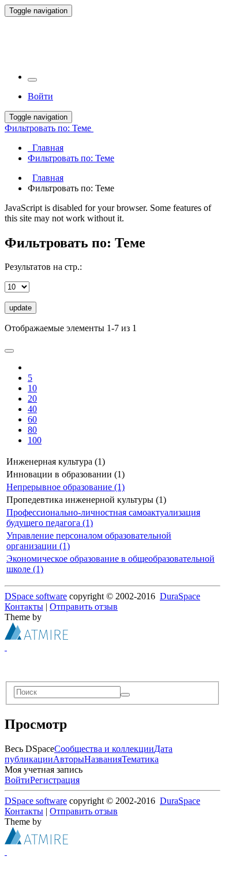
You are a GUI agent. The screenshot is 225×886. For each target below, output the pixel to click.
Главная (47, 178)
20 (32, 398)
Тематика (140, 759)
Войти (17, 780)
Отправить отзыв (84, 606)
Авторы (68, 759)
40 (32, 409)
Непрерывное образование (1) (65, 487)
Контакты (24, 606)
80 (32, 430)
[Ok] (125, 694)
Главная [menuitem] (45, 148)
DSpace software (36, 596)
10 (32, 388)
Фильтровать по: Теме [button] (49, 128)
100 (35, 440)
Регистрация (55, 780)
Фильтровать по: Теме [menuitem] (71, 158)
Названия (103, 759)
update (20, 307)
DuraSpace (180, 596)
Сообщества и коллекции (104, 749)
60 (32, 419)
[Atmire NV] (36, 637)
